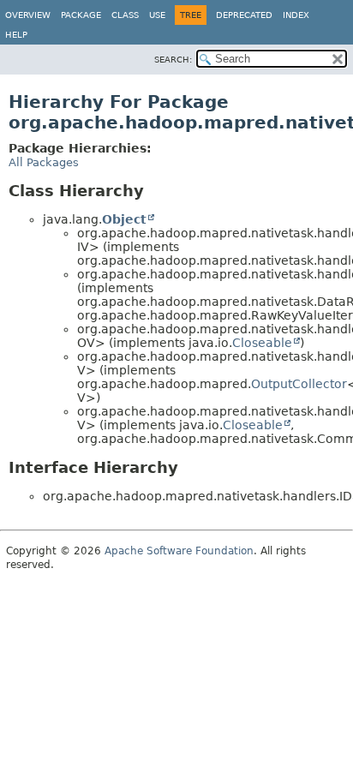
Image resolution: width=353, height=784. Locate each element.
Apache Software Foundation (179, 551)
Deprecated (244, 15)
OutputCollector (299, 384)
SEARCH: (173, 59)
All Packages (44, 162)
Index (296, 15)
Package (81, 15)
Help (16, 34)
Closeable (262, 343)
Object (124, 219)
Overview (28, 15)
